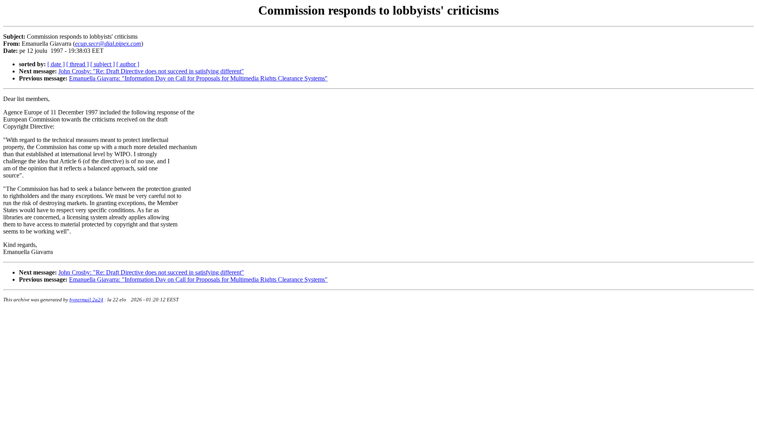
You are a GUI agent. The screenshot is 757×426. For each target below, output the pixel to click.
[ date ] (56, 64)
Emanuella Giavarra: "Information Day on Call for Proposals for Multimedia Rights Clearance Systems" (198, 78)
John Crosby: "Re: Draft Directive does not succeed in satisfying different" (151, 71)
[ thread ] (77, 64)
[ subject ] (102, 64)
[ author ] (127, 64)
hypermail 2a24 (86, 300)
